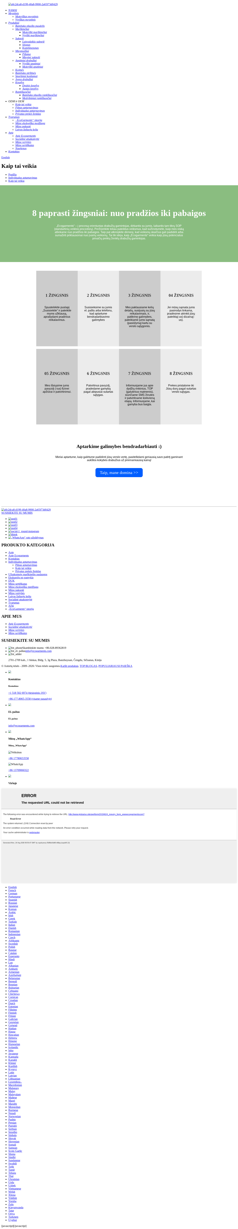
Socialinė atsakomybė (20, 599)
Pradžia (12, 174)
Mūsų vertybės (16, 593)
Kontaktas (14, 558)
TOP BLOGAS (88, 665)
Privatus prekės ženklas (28, 571)
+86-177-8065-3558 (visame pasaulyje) (30, 698)
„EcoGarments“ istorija (21, 608)
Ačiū (11, 605)
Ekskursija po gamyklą (20, 577)
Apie (11, 552)
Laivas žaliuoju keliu (19, 596)
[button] (119, 472)
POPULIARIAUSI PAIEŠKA (115, 665)
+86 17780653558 (18, 758)
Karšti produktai (69, 665)
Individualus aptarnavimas (22, 177)
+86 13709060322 (18, 770)
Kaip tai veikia (16, 180)
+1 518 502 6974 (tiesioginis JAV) (27, 692)
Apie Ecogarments (18, 555)
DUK (11, 580)
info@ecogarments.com (38, 650)
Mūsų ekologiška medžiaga (23, 586)
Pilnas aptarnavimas (26, 564)
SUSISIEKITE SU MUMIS (17, 512)
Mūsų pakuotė (16, 590)
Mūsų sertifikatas (17, 583)
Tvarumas (13, 602)
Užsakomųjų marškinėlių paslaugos (27, 574)
